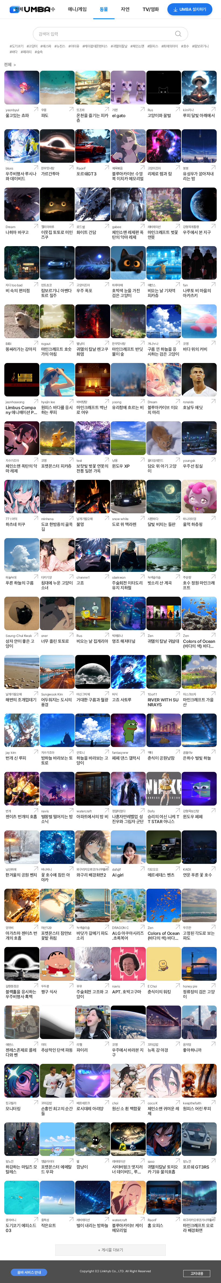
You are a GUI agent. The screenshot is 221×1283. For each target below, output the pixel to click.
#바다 (14, 52)
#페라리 (26, 52)
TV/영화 (151, 9)
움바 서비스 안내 (29, 1272)
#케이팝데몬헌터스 (95, 46)
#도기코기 (16, 46)
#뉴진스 (59, 46)
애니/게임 (77, 9)
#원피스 (152, 46)
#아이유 (73, 46)
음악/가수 (45, 9)
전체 (19, 9)
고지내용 (197, 1273)
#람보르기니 (200, 46)
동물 (104, 9)
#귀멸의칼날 (119, 46)
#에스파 (45, 46)
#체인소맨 (137, 46)
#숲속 (39, 52)
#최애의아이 (169, 46)
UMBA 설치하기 (192, 9)
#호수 (185, 46)
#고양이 (32, 46)
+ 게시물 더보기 (110, 1250)
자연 (125, 9)
